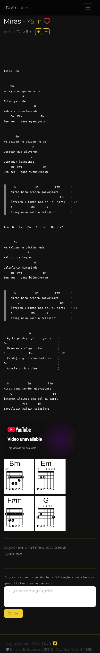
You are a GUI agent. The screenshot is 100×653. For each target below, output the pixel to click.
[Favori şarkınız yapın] (47, 21)
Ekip (47, 643)
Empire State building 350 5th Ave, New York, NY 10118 (51, 649)
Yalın (34, 21)
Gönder (13, 613)
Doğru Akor (18, 7)
